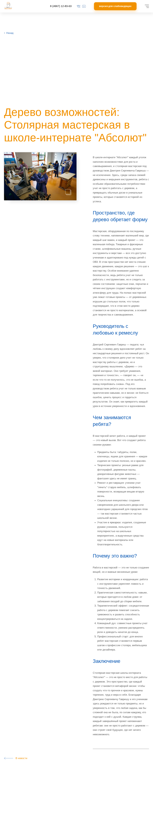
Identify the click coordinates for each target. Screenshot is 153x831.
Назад (9, 32)
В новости (20, 758)
